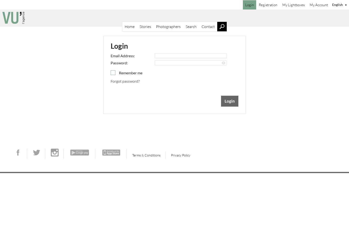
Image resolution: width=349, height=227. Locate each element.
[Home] (174, 17)
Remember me (130, 73)
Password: (119, 63)
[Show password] (224, 63)
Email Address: (123, 55)
